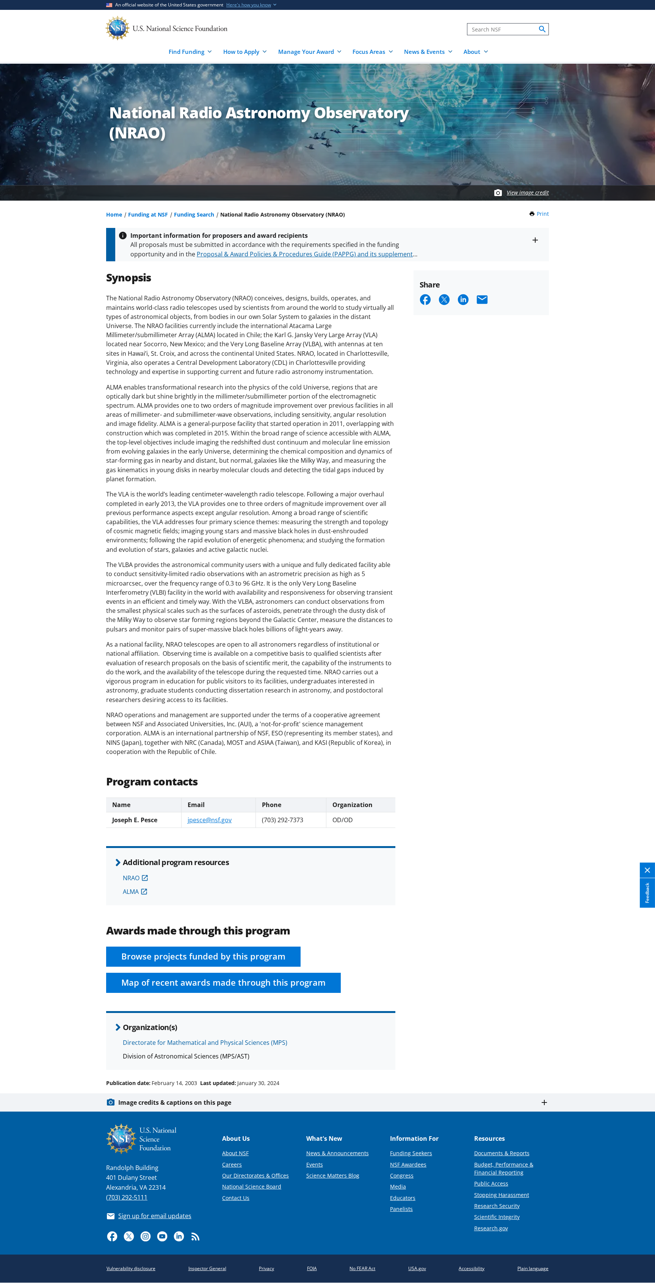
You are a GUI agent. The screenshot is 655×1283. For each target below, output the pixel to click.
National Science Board (251, 1186)
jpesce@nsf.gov (210, 820)
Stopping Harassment (501, 1194)
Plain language (532, 1268)
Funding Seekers (411, 1153)
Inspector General (207, 1268)
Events (314, 1164)
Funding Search (194, 214)
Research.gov (491, 1228)
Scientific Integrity (497, 1216)
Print (543, 213)
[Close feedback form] (647, 870)
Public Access (491, 1183)
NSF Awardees (408, 1164)
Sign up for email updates (154, 1216)
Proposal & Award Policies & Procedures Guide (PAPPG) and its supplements (306, 254)
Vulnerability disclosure (131, 1268)
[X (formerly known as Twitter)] (129, 1236)
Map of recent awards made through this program (223, 982)
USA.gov (417, 1268)
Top (638, 1054)
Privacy (266, 1268)
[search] (542, 29)
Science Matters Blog (332, 1175)
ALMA (131, 891)
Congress (402, 1175)
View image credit (528, 192)
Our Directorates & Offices (255, 1175)
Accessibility (471, 1268)
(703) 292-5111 (126, 1197)
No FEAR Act (362, 1268)
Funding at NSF (148, 214)
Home (114, 214)
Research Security (497, 1205)
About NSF (235, 1153)
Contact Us (235, 1197)
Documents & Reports (502, 1153)
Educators (402, 1197)
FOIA (312, 1268)
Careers (232, 1164)
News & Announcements (337, 1153)
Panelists (401, 1208)
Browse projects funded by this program (203, 956)
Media (398, 1186)
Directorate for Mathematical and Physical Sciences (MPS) (205, 1042)
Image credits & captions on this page (174, 1102)
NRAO (131, 878)
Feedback (647, 893)
